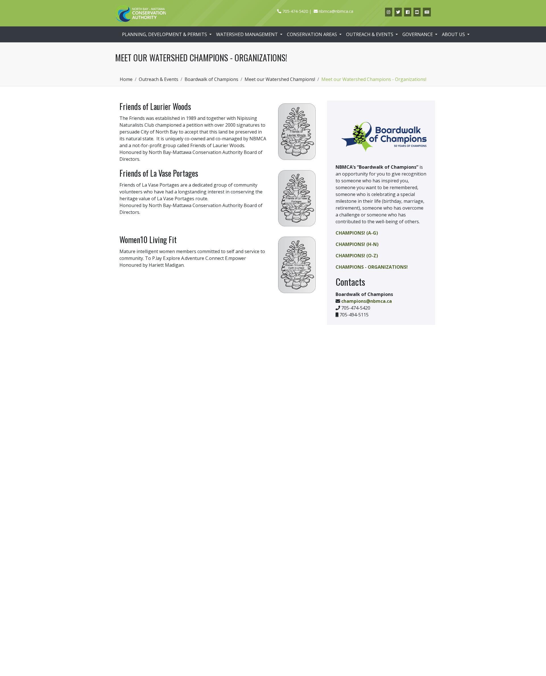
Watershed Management (247, 34)
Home (126, 79)
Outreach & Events (370, 34)
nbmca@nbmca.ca (336, 11)
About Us (454, 34)
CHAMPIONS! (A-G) (357, 233)
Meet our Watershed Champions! (280, 79)
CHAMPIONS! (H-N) (357, 244)
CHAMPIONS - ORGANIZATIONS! (372, 267)
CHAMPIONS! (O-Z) (357, 256)
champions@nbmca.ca (366, 301)
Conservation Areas (312, 34)
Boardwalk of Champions (211, 79)
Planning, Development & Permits (165, 34)
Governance (418, 34)
